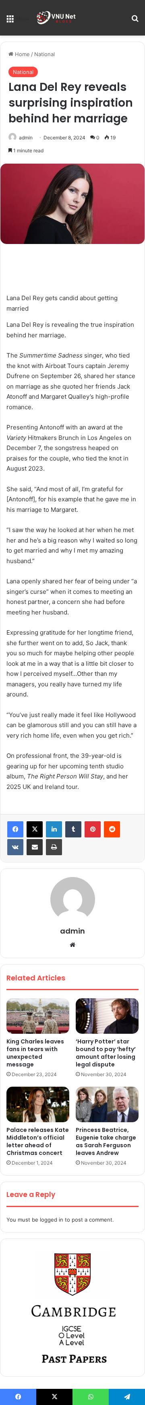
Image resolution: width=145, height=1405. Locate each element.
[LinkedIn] (54, 829)
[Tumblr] (73, 829)
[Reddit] (112, 829)
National (44, 54)
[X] (35, 829)
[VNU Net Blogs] (57, 18)
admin (26, 138)
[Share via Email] (35, 847)
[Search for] (135, 21)
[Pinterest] (93, 829)
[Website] (72, 945)
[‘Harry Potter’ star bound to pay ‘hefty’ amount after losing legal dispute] (107, 1016)
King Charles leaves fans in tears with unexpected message (35, 1052)
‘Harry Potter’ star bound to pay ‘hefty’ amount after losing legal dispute (106, 1052)
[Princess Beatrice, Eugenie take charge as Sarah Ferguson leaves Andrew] (107, 1104)
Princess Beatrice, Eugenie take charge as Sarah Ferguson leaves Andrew (106, 1141)
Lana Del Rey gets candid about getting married (62, 303)
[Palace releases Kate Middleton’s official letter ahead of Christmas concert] (37, 1104)
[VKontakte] (15, 847)
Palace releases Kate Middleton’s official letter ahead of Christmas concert (37, 1141)
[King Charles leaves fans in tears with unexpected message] (37, 1016)
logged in (51, 1219)
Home (21, 54)
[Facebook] (15, 829)
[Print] (54, 847)
